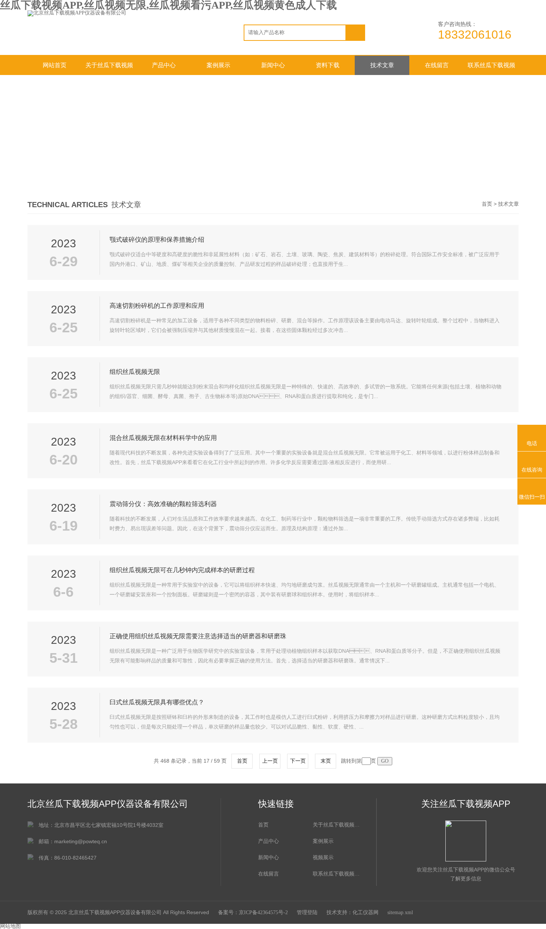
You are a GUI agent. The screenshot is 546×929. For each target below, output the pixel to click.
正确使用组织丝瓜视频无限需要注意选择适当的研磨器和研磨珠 (198, 636)
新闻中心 (273, 65)
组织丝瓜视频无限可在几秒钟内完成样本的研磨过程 (182, 570)
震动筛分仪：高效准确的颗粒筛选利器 (163, 504)
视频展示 (323, 857)
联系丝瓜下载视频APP (491, 68)
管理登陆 (307, 912)
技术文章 (382, 65)
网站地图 (10, 926)
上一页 (270, 761)
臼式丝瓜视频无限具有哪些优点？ (157, 702)
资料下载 (327, 65)
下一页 (298, 761)
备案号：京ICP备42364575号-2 (253, 912)
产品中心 (164, 65)
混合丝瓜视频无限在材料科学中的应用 (163, 437)
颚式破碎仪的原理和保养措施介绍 (157, 239)
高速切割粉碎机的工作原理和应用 (157, 305)
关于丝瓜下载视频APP (109, 68)
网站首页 (54, 65)
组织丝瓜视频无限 (135, 371)
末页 (326, 761)
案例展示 (218, 65)
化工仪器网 (365, 912)
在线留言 (437, 65)
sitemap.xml (400, 912)
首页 (487, 204)
